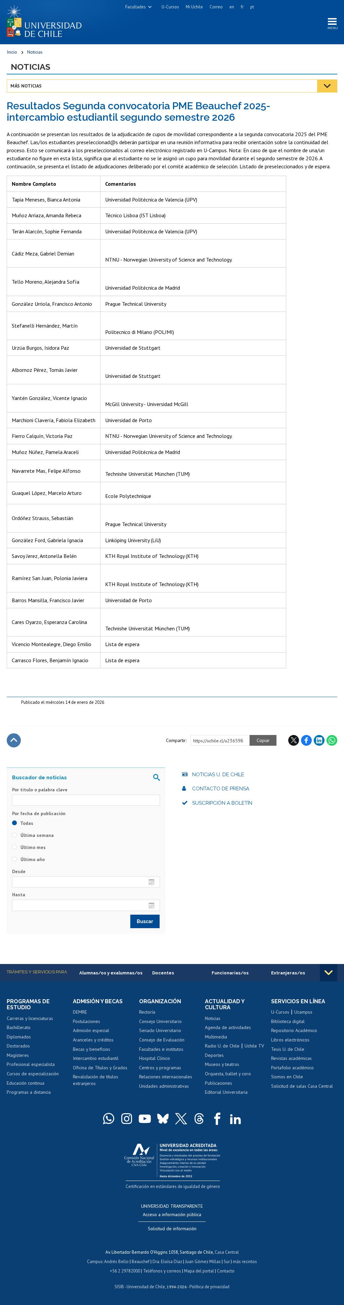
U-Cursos (170, 7)
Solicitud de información (172, 1229)
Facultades (135, 7)
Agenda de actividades (228, 1027)
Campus (94, 1261)
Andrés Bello (116, 1261)
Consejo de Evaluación (161, 1040)
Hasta (18, 895)
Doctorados (18, 1046)
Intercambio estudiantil (96, 1058)
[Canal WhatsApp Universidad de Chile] (108, 1118)
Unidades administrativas (164, 1086)
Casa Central (227, 1252)
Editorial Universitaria (226, 1092)
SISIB (119, 1287)
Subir (14, 740)
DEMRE (80, 1012)
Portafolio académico (292, 1068)
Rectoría (147, 1012)
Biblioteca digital (288, 1021)
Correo (216, 7)
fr (242, 7)
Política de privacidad (209, 1287)
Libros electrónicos (290, 1040)
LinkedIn (319, 740)
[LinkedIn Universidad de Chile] (235, 1118)
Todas (26, 823)
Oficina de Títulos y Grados (100, 1068)
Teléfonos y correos (162, 1271)
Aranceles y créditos (93, 1040)
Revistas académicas (291, 1058)
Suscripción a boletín (222, 803)
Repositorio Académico (294, 1030)
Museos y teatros (222, 1064)
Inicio (12, 52)
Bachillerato (19, 1027)
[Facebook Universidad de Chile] (217, 1118)
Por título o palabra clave (40, 790)
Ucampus (303, 1012)
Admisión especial (91, 1030)
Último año (32, 859)
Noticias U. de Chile (218, 775)
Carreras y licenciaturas (30, 1018)
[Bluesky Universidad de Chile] (163, 1118)
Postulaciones (86, 1021)
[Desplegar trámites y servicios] (328, 972)
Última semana (36, 835)
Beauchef (140, 1261)
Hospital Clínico (154, 1058)
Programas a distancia (29, 1092)
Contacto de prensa (220, 789)
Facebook (306, 740)
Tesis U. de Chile (287, 1049)
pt (252, 7)
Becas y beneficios (91, 1049)
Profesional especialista (31, 1064)
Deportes (214, 1055)
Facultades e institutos (161, 1049)
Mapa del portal (199, 1271)
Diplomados (19, 1037)
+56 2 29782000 (125, 1271)
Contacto (225, 1271)
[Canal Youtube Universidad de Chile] (144, 1118)
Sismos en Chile (287, 1077)
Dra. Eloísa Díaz (167, 1261)
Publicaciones (218, 1083)
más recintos (245, 1261)
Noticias (35, 52)
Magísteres (18, 1055)
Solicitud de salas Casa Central (302, 1086)
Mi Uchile (194, 7)
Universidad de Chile (146, 1287)
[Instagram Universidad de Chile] (126, 1118)
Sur (227, 1261)
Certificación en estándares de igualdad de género (173, 1186)
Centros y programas (160, 1068)
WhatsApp (332, 740)
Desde (19, 871)
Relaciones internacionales (165, 1077)
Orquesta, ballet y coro (228, 1074)
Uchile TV (254, 1046)
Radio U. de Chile (222, 1046)
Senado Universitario (160, 1030)
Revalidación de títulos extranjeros (95, 1080)
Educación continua (25, 1083)
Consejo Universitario (160, 1021)
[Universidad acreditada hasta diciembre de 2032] (172, 1159)
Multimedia (216, 1037)
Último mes (32, 847)
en (231, 7)
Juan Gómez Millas (203, 1261)
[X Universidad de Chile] (181, 1118)
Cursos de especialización (33, 1074)
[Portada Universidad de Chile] (47, 20)
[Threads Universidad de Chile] (199, 1118)
